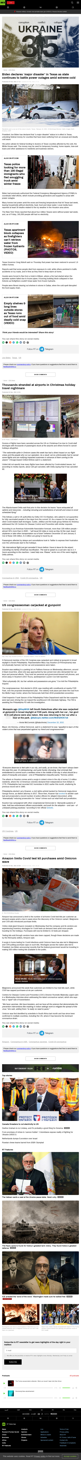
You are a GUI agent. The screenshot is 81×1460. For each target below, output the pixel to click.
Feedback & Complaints (68, 1443)
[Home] (2, 2)
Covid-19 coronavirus (29, 578)
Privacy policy (64, 1432)
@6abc (34, 718)
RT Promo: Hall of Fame (68, 1437)
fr (53, 1410)
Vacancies (63, 1445)
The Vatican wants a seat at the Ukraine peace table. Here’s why (29, 1197)
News (4, 1429)
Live (41, 1429)
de (42, 1410)
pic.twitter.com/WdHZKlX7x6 (53, 718)
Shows (23, 1437)
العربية (6, 1410)
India (4, 1443)
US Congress (7, 831)
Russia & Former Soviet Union (10, 1433)
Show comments (40, 374)
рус (30, 1410)
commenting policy (24, 364)
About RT (63, 1435)
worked (62, 794)
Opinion (24, 1432)
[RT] (25, 1414)
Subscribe (13, 1362)
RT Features (7, 1150)
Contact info (64, 1440)
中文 (75, 1410)
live (10, 2)
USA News (12, 70)
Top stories (7, 1075)
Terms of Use (64, 1429)
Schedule (43, 1437)
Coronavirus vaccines (38, 1042)
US (20, 358)
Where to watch (45, 1435)
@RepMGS (23, 709)
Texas (14, 358)
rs (64, 1410)
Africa (4, 1440)
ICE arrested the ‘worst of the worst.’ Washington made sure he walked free (34, 1297)
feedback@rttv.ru (9, 367)
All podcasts (74, 1376)
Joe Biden (6, 358)
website (50, 808)
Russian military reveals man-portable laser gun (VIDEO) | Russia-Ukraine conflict (41, 11)
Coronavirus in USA (10, 578)
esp (18, 1410)
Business (5, 1437)
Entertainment (26, 1435)
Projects (24, 1440)
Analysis (24, 1429)
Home (5, 70)
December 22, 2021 (55, 722)
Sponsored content (46, 1440)
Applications (44, 1432)
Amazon (5, 1042)
